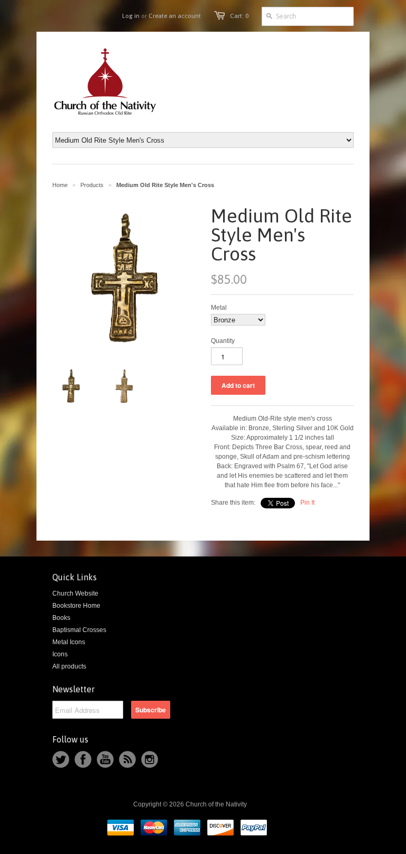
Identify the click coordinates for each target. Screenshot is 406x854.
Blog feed (127, 759)
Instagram (149, 759)
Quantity (223, 341)
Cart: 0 (239, 16)
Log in (131, 16)
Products (92, 185)
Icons (60, 654)
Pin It (307, 502)
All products (69, 666)
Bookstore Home (76, 605)
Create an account (175, 16)
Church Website (75, 593)
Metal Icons (68, 642)
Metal (219, 307)
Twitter (60, 759)
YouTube (105, 759)
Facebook (83, 759)
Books (61, 617)
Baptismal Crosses (79, 630)
